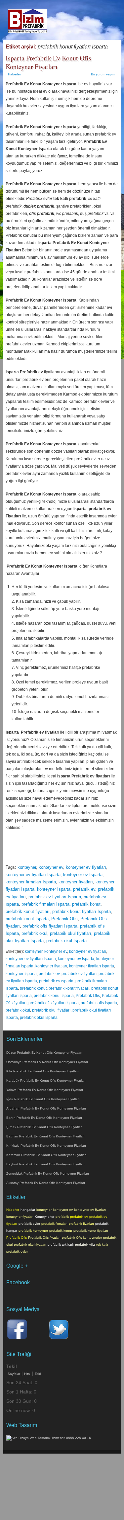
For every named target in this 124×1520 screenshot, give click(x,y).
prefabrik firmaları (54, 1223)
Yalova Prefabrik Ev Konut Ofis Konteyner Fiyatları (44, 1090)
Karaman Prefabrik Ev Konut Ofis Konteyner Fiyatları (46, 1155)
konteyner (27, 867)
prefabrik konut (86, 904)
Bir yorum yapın (103, 74)
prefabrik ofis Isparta (99, 1003)
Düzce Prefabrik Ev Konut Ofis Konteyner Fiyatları (44, 1052)
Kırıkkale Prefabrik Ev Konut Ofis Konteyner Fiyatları (46, 1145)
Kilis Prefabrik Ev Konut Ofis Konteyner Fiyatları (42, 1071)
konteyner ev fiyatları (86, 867)
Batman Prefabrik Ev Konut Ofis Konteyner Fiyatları (45, 1136)
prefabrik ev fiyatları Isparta (54, 896)
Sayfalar (14, 1374)
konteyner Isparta (53, 889)
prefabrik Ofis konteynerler (82, 1237)
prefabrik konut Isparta (27, 918)
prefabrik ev (84, 889)
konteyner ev (51, 867)
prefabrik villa (85, 1244)
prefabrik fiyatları (81, 1223)
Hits (27, 1374)
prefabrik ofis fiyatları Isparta (49, 926)
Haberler (14, 74)
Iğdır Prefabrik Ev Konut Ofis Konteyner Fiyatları (43, 1099)
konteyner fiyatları (76, 881)
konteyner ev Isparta (83, 874)
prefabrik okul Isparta (66, 940)
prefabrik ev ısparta (56, 981)
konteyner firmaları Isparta (31, 881)
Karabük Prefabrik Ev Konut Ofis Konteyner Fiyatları (46, 1080)
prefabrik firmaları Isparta (45, 904)
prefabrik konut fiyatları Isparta (81, 911)
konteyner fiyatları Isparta (91, 966)
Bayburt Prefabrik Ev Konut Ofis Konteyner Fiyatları (45, 1164)
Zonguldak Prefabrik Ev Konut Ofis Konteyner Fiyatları (47, 1173)
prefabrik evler (29, 1223)
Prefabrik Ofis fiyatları (44, 1237)
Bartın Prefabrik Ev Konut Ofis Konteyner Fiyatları (44, 1117)
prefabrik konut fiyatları (28, 911)
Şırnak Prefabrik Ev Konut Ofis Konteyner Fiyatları (44, 1127)
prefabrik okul (34, 933)
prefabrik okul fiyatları (70, 933)
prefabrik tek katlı (61, 1244)
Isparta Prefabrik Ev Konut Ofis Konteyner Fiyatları (48, 62)
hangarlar (28, 1209)
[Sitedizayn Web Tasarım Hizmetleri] (48, 1438)
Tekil (38, 1374)
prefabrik (62, 1216)
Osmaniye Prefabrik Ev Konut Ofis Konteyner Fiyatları (47, 1062)
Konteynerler (44, 1216)
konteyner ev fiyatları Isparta (33, 874)
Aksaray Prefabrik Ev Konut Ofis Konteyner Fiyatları (45, 1183)
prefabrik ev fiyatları (79, 973)
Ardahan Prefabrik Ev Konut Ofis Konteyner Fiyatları (46, 1108)
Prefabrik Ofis (64, 918)
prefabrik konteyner (33, 1230)
